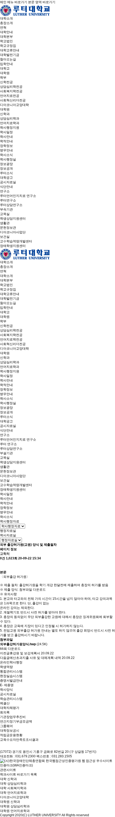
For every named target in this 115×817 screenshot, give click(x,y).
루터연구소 (8, 200)
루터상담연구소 (11, 205)
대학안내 (6, 32)
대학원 (5, 73)
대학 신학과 (8, 779)
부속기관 (6, 209)
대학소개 (6, 18)
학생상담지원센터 (13, 218)
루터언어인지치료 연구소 (18, 196)
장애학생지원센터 (13, 246)
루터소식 (6, 173)
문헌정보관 (8, 228)
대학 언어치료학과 (13, 793)
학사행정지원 (9, 127)
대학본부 (6, 37)
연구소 (5, 191)
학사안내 (6, 137)
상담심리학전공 (11, 87)
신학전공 (6, 82)
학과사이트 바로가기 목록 (18, 774)
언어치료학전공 (11, 339)
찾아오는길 (8, 59)
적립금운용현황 (11, 735)
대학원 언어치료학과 (15, 811)
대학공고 (6, 178)
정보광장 (6, 164)
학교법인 (6, 41)
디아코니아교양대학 (14, 105)
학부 (3, 77)
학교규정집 (8, 46)
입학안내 (6, 64)
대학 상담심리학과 (13, 783)
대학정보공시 (9, 730)
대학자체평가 (9, 708)
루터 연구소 (8, 444)
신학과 (5, 114)
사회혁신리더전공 (13, 100)
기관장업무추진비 (13, 717)
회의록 (5, 712)
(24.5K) (23, 644)
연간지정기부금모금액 (16, 721)
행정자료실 (8, 531)
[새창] (57, 763)
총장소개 (6, 23)
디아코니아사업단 (13, 232)
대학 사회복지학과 (13, 788)
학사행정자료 (9, 521)
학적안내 (6, 141)
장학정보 (6, 146)
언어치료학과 (9, 123)
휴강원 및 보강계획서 (25, 653)
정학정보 (6, 389)
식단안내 (6, 187)
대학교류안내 (9, 50)
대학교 (5, 68)
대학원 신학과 (10, 802)
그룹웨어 (6, 726)
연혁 (3, 27)
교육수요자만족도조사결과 (19, 740)
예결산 (5, 703)
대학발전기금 (9, 55)
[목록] (2, 565)
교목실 (5, 214)
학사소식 (6, 155)
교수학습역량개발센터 (16, 241)
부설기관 (6, 453)
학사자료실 (8, 535)
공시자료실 (8, 182)
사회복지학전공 (11, 91)
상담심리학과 (9, 118)
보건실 (5, 237)
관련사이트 (8, 770)
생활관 (5, 223)
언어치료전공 (9, 96)
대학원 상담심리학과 (15, 806)
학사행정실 (8, 159)
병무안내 (6, 150)
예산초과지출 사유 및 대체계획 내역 (35, 658)
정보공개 (6, 168)
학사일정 (6, 132)
